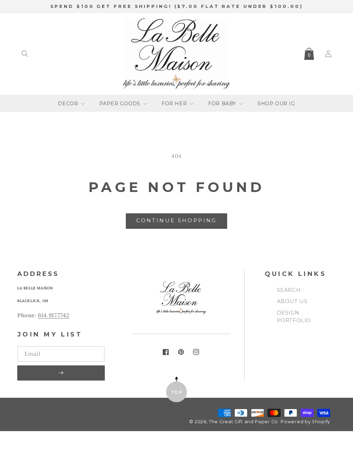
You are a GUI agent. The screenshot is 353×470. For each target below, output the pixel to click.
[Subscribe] (61, 373)
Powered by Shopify (305, 421)
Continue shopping (176, 220)
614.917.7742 (53, 315)
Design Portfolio (294, 316)
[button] (24, 53)
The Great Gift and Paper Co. (244, 421)
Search (289, 290)
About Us (292, 301)
